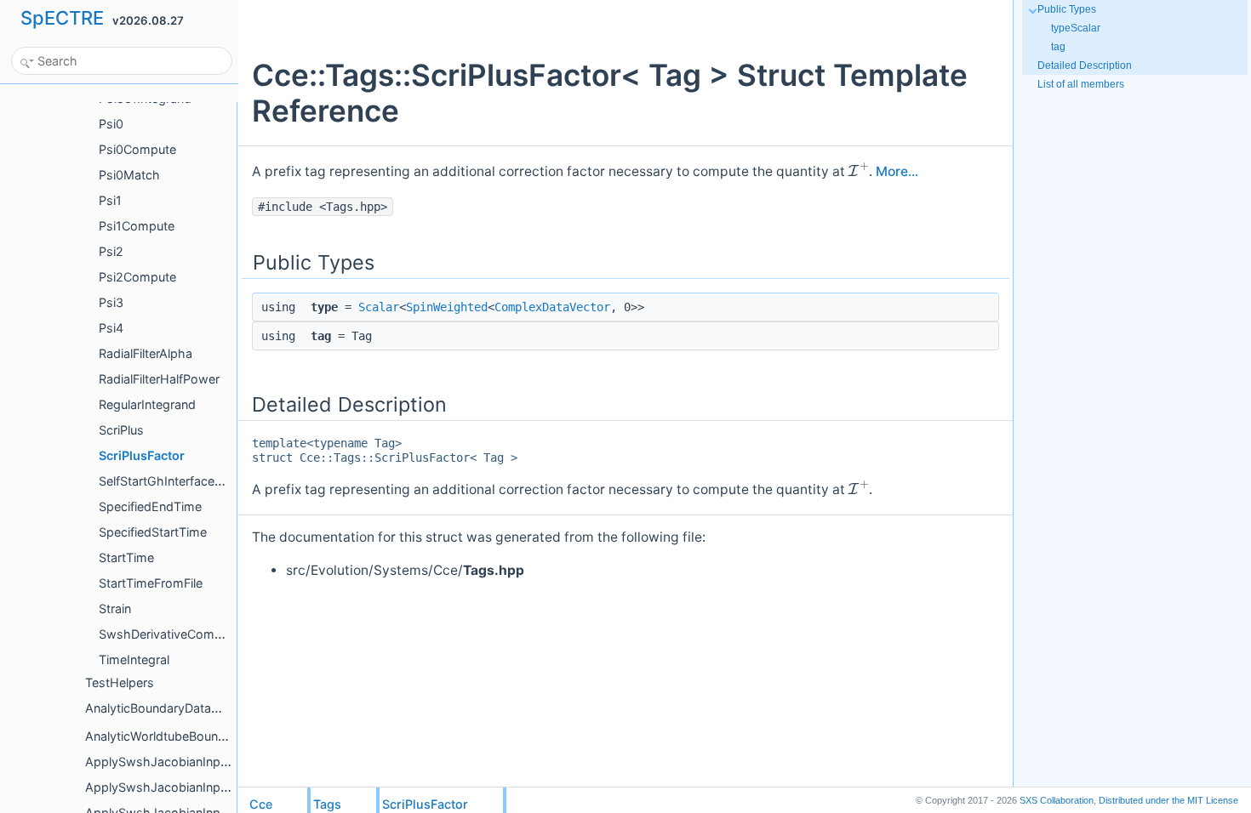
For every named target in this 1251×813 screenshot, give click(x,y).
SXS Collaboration (1057, 800)
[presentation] (858, 170)
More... (897, 171)
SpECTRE (62, 18)
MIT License (1168, 800)
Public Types (1066, 9)
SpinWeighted (447, 307)
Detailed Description (1084, 65)
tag (1058, 47)
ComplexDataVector (552, 307)
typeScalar (1075, 28)
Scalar (378, 307)
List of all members (1080, 84)
